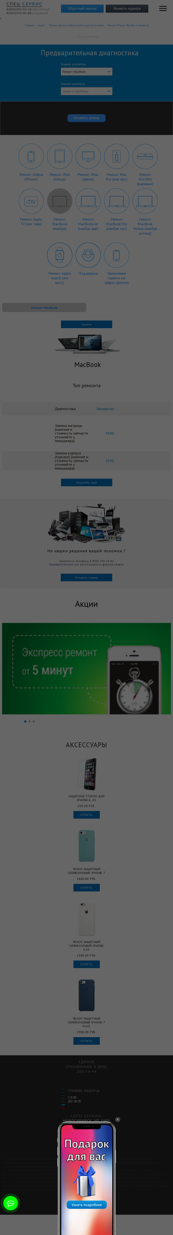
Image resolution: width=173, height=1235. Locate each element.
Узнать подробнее (87, 1204)
